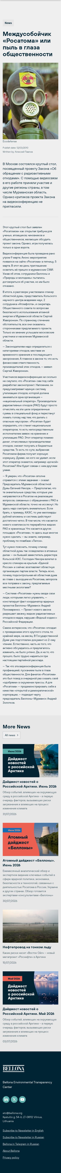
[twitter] (14, 1099)
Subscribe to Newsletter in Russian (23, 1137)
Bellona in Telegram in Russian (21, 1144)
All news (10, 735)
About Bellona (11, 1150)
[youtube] (22, 1099)
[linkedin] (6, 1099)
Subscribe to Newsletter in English (23, 1130)
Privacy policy (11, 1157)
